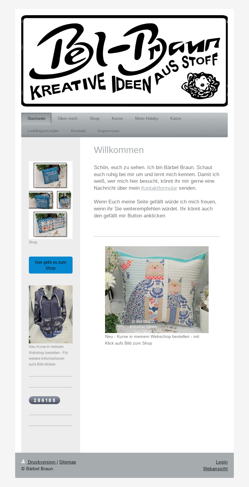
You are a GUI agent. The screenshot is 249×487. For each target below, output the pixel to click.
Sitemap (67, 462)
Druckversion (42, 462)
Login (222, 462)
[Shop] (51, 200)
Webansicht (215, 468)
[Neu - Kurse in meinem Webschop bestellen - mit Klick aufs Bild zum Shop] (157, 289)
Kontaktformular (159, 188)
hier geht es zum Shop (50, 265)
